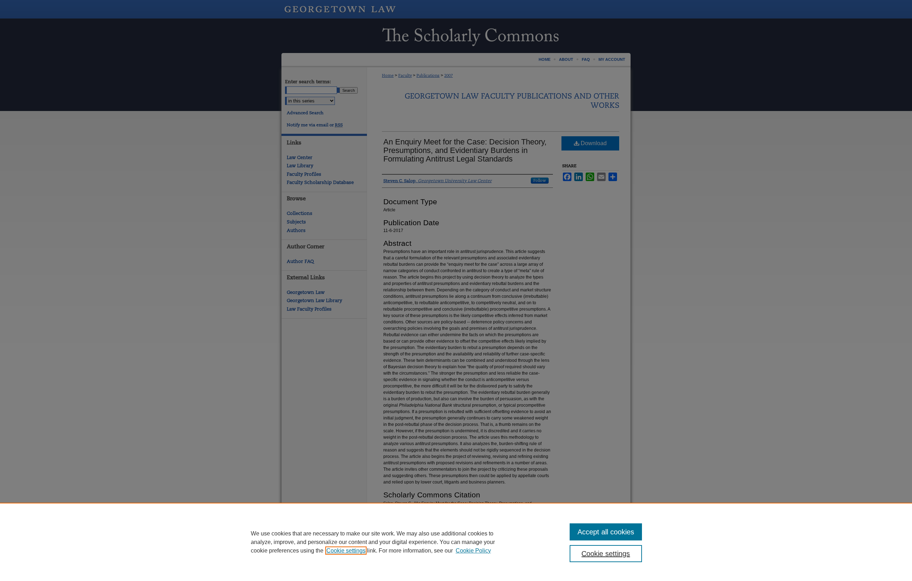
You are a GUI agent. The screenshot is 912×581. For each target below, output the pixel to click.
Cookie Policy (473, 551)
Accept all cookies (605, 532)
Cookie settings (346, 551)
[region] (456, 542)
